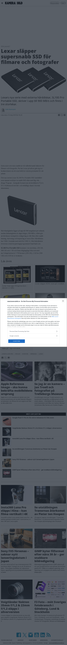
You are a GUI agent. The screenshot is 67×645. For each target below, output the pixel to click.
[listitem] (33, 331)
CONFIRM (16, 341)
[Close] (63, 301)
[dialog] (33, 322)
